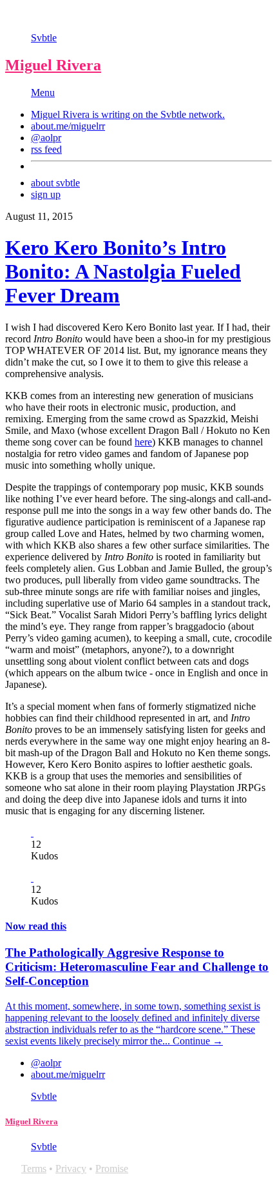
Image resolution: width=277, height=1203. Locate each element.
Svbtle (44, 37)
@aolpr (46, 137)
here (143, 441)
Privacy (70, 1168)
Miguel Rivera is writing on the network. (128, 114)
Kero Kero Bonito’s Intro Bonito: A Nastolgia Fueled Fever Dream (123, 271)
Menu (43, 92)
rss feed (46, 149)
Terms (33, 1168)
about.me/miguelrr (68, 126)
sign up (46, 194)
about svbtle (55, 182)
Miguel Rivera (53, 65)
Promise (111, 1168)
